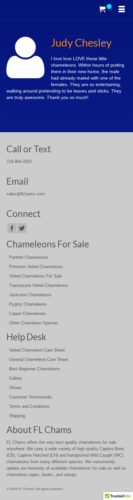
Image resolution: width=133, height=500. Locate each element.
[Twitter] (21, 228)
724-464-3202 (19, 161)
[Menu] (122, 9)
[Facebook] (11, 228)
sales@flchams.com (25, 194)
